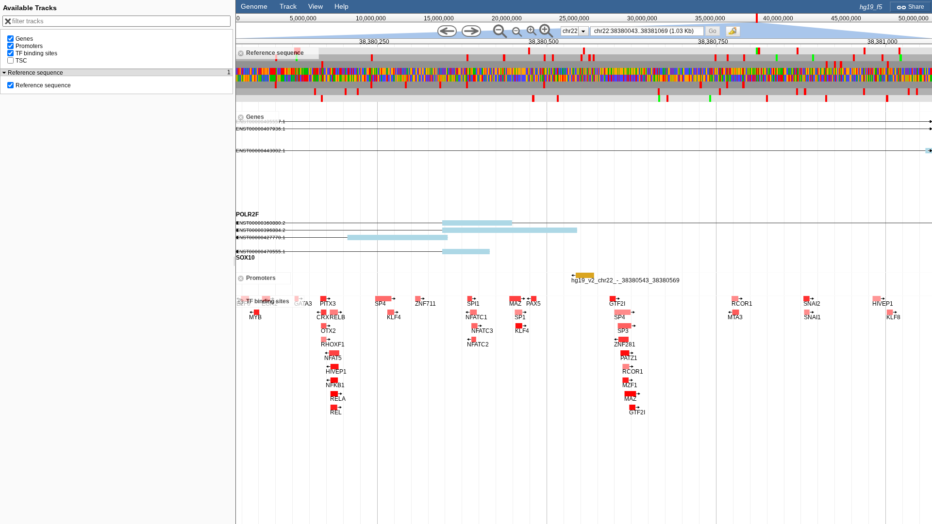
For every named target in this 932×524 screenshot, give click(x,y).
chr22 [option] (570, 31)
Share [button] (915, 6)
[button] (712, 30)
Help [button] (341, 6)
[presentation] (583, 31)
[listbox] (575, 31)
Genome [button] (254, 6)
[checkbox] (735, 34)
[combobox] (647, 31)
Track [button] (288, 6)
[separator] (234, 262)
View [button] (315, 6)
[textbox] (649, 31)
